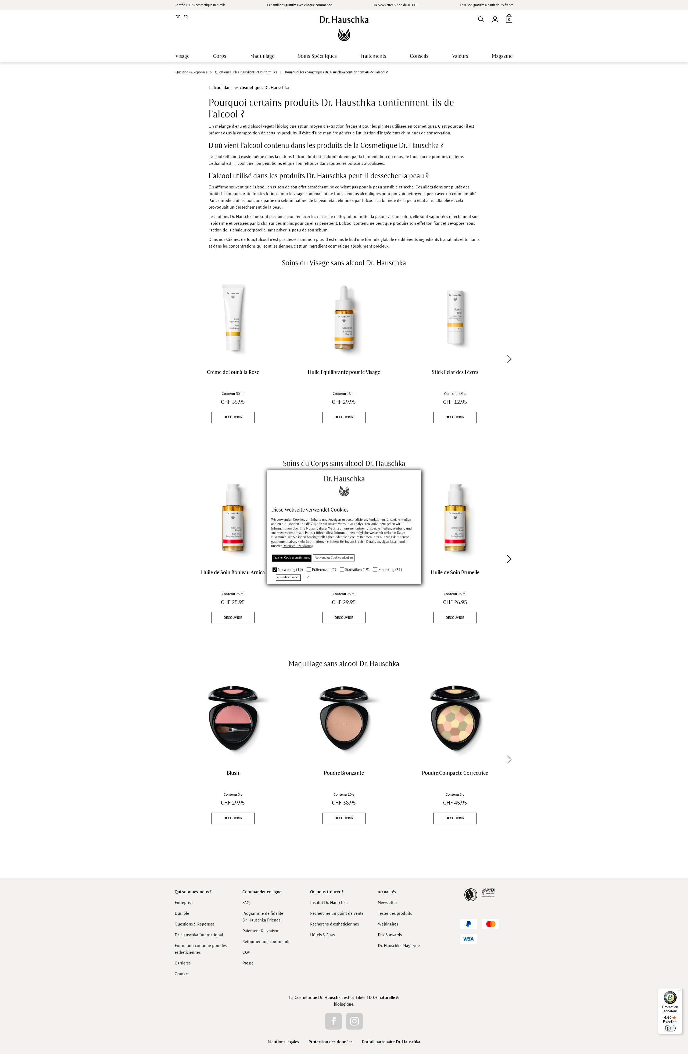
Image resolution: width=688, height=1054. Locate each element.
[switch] (670, 1028)
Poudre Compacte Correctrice (455, 773)
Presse (248, 963)
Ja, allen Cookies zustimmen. (292, 557)
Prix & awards (390, 934)
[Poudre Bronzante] (344, 718)
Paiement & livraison (261, 930)
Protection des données (331, 1041)
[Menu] (679, 991)
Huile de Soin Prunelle (455, 572)
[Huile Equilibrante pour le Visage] (344, 317)
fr (186, 17)
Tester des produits (395, 913)
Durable (182, 913)
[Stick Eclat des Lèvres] (455, 317)
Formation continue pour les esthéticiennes (201, 949)
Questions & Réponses (194, 924)
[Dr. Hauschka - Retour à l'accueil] (344, 28)
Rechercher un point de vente (337, 913)
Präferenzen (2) (324, 570)
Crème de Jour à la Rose (233, 372)
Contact (182, 973)
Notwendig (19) (290, 570)
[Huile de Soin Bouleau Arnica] (233, 518)
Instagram (354, 1021)
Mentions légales (283, 1041)
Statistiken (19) (357, 570)
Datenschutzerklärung (297, 546)
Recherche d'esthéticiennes (334, 924)
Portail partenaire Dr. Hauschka (391, 1041)
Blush (233, 773)
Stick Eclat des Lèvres (455, 372)
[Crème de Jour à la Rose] (233, 317)
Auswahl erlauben (288, 577)
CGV (246, 952)
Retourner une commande (266, 941)
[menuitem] (495, 18)
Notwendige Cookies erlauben (334, 557)
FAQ (246, 902)
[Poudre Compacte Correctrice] (455, 718)
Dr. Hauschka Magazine (399, 945)
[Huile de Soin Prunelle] (455, 518)
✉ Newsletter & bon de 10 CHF (396, 5)
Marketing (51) (390, 570)
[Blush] (233, 718)
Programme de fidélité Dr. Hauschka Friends (262, 916)
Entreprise (184, 902)
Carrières (183, 963)
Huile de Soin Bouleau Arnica (233, 572)
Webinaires (388, 924)
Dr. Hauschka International (199, 934)
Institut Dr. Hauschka (329, 902)
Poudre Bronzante (344, 773)
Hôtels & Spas (322, 934)
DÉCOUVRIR (233, 417)
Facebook (333, 1021)
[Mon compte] (495, 18)
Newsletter (387, 902)
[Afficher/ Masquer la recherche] (481, 18)
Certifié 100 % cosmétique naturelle (200, 5)
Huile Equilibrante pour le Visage (344, 372)
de (178, 17)
